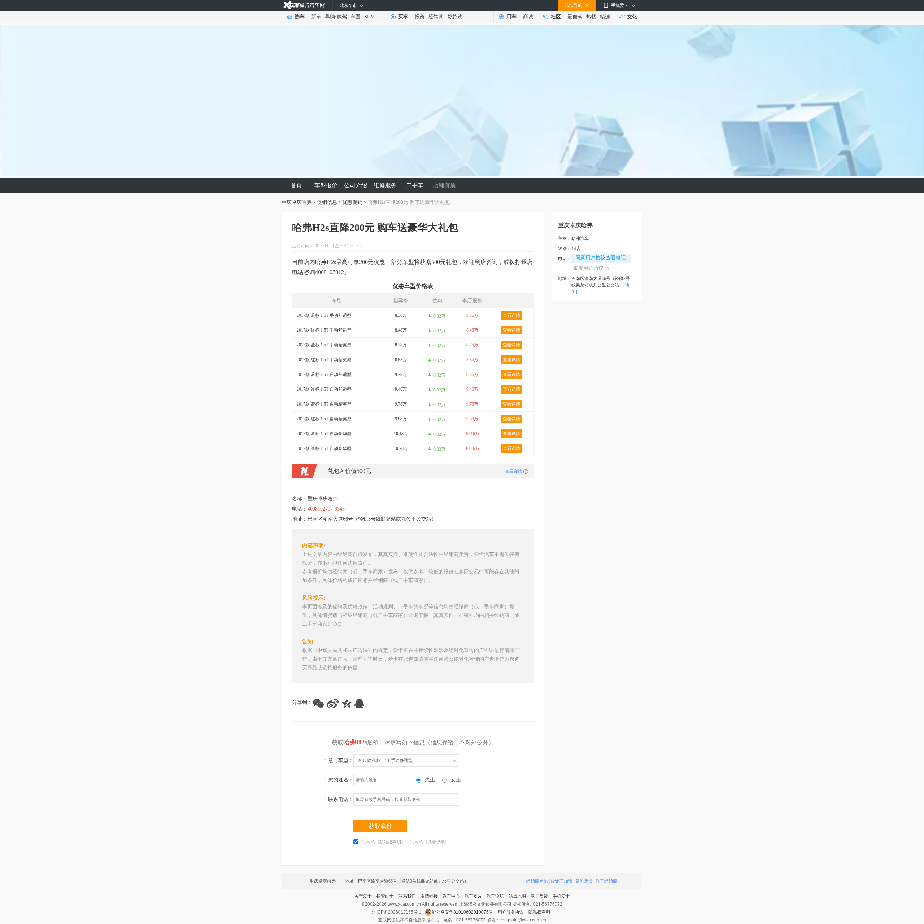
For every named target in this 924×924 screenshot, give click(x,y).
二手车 (414, 185)
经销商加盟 (561, 881)
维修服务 (385, 185)
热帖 (591, 16)
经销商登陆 (537, 881)
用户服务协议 (511, 912)
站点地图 (517, 896)
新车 (316, 16)
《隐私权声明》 (390, 842)
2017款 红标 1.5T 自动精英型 (324, 418)
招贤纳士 (385, 896)
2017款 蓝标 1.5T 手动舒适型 (324, 315)
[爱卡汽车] (304, 5)
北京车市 (348, 5)
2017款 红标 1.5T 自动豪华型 (324, 448)
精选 (605, 16)
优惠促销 (352, 202)
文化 (632, 16)
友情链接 (429, 896)
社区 (556, 16)
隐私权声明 (539, 912)
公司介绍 (355, 185)
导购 (330, 16)
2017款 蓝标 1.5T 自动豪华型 (324, 433)
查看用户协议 (591, 268)
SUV (369, 16)
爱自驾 (575, 16)
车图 (355, 16)
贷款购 (454, 16)
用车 (511, 16)
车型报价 (325, 185)
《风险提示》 (436, 842)
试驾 (342, 16)
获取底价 (380, 826)
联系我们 (407, 896)
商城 (528, 16)
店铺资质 (444, 185)
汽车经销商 (606, 881)
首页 (296, 185)
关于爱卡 (363, 896)
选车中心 (451, 896)
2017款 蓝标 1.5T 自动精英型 (324, 404)
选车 (300, 16)
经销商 (436, 16)
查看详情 (511, 315)
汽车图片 (473, 896)
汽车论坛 (495, 896)
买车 (403, 16)
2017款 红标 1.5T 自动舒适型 (324, 389)
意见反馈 (584, 881)
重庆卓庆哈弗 (297, 202)
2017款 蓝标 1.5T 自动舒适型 (324, 374)
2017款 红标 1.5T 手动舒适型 (324, 330)
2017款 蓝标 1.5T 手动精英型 (324, 344)
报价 (420, 16)
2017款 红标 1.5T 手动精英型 (324, 359)
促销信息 (327, 202)
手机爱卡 (561, 896)
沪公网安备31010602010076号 (463, 912)
